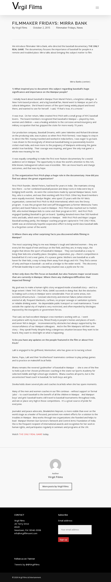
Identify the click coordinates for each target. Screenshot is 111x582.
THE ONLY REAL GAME (30, 434)
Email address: (65, 520)
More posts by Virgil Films (55, 486)
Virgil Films (21, 27)
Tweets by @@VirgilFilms (27, 564)
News (80, 27)
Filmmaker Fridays (66, 27)
